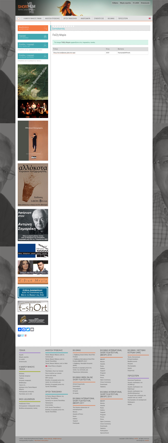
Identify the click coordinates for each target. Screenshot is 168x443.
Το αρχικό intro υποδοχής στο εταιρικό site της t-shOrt (137, 396)
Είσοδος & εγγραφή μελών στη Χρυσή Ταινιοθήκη (54, 385)
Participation (104, 430)
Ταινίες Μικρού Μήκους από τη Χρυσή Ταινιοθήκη (54, 360)
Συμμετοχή (131, 370)
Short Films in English (150, 18)
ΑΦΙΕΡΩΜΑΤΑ (85, 18)
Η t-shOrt (136, 3)
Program (103, 373)
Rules (74, 416)
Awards (102, 364)
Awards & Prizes (78, 414)
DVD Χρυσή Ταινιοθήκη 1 (53, 407)
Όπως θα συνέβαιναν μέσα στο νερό (64, 53)
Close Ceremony (105, 382)
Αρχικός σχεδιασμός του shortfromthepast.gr (135, 392)
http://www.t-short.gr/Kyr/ (41, 440)
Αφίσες (130, 404)
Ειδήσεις (115, 3)
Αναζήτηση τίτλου (24, 403)
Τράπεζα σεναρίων (24, 376)
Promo (102, 375)
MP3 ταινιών (49, 378)
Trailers (21, 378)
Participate (76, 423)
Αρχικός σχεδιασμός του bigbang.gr (135, 388)
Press (102, 377)
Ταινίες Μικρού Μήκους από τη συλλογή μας (54, 356)
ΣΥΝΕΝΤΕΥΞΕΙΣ (99, 18)
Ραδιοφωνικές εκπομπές (26, 391)
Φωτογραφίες (132, 366)
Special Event (104, 433)
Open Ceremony (105, 380)
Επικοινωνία (145, 3)
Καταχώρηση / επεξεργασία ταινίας (29, 406)
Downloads (103, 384)
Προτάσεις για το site (25, 394)
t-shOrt (136, 438)
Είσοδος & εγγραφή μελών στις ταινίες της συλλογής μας (54, 381)
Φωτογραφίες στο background (137, 400)
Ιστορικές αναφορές (25, 380)
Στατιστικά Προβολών (134, 380)
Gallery (75, 418)
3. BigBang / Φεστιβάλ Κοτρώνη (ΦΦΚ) (82, 364)
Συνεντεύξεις (49, 405)
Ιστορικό (75, 391)
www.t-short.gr (48, 438)
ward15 (147, 440)
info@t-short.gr (57, 438)
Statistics (103, 387)
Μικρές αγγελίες (125, 3)
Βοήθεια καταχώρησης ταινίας (28, 408)
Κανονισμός (76, 386)
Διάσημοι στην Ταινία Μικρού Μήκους (28, 388)
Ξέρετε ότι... (22, 385)
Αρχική (18, 18)
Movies (75, 412)
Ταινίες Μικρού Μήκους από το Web (56, 363)
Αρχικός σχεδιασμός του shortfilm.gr (135, 383)
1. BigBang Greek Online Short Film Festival (84, 356)
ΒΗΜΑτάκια (22, 383)
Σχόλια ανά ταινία (50, 375)
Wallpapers (131, 402)
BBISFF (102, 359)
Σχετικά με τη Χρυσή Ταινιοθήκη (55, 400)
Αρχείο (130, 368)
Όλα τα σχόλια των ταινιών (53, 373)
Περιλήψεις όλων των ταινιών (54, 371)
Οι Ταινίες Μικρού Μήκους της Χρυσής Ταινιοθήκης (54, 397)
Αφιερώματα (49, 403)
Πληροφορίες (77, 388)
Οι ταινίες (76, 393)
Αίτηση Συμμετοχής (79, 384)
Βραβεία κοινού (132, 361)
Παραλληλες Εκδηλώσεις (80, 372)
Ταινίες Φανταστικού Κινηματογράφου (134, 358)
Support (75, 421)
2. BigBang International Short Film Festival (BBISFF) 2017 (83, 360)
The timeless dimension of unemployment (81, 408)
